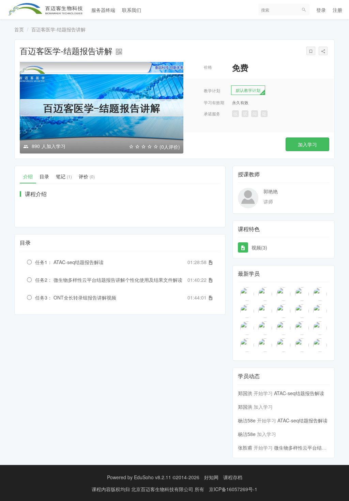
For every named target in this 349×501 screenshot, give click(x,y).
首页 (19, 29)
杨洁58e (247, 420)
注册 (337, 9)
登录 (321, 9)
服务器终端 (103, 9)
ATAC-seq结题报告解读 (299, 393)
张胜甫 (245, 447)
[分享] (323, 51)
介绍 (28, 176)
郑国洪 (245, 393)
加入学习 (307, 144)
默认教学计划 (248, 90)
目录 (44, 176)
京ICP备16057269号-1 (233, 489)
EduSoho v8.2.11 (152, 477)
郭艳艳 (270, 191)
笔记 (64, 176)
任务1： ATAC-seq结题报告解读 (69, 262)
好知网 (211, 477)
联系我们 (131, 9)
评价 (87, 176)
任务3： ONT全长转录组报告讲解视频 (75, 297)
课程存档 (232, 477)
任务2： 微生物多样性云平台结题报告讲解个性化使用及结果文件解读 (108, 279)
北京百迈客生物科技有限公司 (163, 489)
